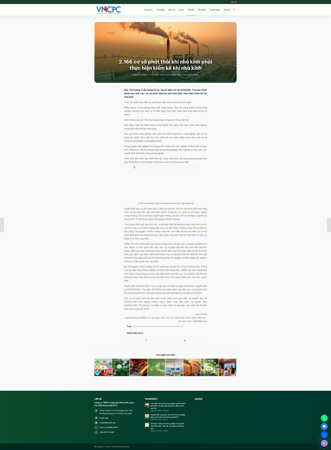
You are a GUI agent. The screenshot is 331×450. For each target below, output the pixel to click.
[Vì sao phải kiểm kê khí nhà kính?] (192, 367)
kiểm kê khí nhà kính (176, 102)
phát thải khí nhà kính (181, 208)
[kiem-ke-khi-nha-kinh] (165, 52)
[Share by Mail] (185, 340)
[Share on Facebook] (146, 340)
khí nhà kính (161, 326)
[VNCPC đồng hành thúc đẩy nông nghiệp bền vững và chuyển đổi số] (227, 367)
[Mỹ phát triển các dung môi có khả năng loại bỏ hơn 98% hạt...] (2, 225)
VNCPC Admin (192, 75)
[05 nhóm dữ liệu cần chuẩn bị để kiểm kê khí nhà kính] (121, 367)
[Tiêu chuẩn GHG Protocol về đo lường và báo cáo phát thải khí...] (329, 225)
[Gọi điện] (324, 418)
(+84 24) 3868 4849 (108, 427)
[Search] (234, 10)
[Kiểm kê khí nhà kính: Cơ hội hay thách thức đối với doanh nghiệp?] (103, 367)
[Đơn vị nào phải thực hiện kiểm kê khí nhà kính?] (174, 367)
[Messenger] (324, 426)
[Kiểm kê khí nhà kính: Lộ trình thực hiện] (138, 367)
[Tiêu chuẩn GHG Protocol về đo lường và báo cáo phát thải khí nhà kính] (156, 367)
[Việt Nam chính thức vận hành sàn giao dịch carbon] (210, 367)
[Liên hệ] (324, 443)
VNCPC (108, 447)
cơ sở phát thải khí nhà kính (143, 326)
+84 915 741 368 (106, 432)
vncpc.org (103, 418)
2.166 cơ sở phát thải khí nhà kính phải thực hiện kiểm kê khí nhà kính (165, 65)
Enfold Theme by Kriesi (120, 447)
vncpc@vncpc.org (107, 423)
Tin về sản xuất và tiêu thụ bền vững (166, 75)
